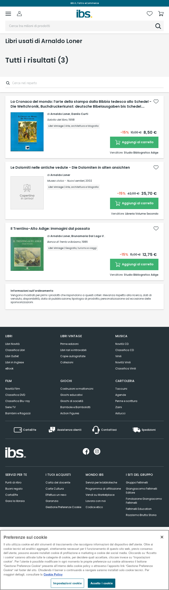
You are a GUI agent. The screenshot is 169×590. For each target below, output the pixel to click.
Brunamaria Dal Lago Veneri (91, 236)
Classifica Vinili (125, 368)
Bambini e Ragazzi (18, 413)
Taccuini (121, 389)
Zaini (118, 407)
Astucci (120, 413)
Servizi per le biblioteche (101, 482)
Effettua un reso (56, 495)
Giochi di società (71, 401)
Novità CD (122, 344)
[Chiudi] (162, 537)
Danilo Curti (79, 114)
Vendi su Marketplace (100, 495)
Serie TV (10, 407)
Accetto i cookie (101, 583)
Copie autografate (72, 356)
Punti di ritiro (13, 482)
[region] (84, 560)
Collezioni (66, 362)
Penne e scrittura (126, 401)
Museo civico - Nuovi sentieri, (66, 181)
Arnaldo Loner (60, 114)
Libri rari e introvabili (73, 350)
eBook (9, 368)
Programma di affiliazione (103, 488)
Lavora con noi (96, 501)
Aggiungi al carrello (137, 142)
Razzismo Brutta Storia (141, 515)
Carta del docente (58, 482)
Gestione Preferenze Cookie (63, 507)
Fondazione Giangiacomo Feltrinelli (144, 501)
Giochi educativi (71, 395)
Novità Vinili (123, 362)
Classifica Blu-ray (17, 401)
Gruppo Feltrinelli (137, 482)
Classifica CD (124, 350)
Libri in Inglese (14, 362)
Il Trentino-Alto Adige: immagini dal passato (50, 228)
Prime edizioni (69, 344)
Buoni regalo (13, 488)
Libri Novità (12, 344)
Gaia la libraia (15, 501)
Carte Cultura (55, 488)
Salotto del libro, (57, 119)
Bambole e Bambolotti (75, 407)
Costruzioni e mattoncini (76, 389)
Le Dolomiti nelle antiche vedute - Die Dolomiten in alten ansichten (70, 167)
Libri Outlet (12, 356)
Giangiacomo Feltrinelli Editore (141, 490)
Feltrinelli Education (139, 509)
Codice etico (94, 507)
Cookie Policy (53, 574)
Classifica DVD (15, 395)
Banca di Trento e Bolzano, (64, 242)
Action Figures (69, 413)
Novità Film (12, 389)
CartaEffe (11, 495)
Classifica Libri (15, 350)
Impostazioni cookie (67, 583)
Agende (120, 395)
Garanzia (52, 501)
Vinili (118, 356)
